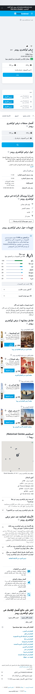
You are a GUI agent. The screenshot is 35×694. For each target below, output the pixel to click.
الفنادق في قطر (28, 634)
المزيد (31, 166)
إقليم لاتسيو (11, 687)
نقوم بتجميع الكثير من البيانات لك (22, 676)
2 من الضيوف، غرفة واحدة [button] (23, 70)
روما (25, 691)
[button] (2, 8)
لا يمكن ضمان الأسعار (24, 667)
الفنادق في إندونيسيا (27, 641)
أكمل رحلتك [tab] (28, 622)
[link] (21, 349)
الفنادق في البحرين (28, 647)
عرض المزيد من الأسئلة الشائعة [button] (17, 558)
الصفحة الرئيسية (29, 687)
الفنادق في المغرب (28, 631)
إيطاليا (21, 687)
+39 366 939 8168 (27, 56)
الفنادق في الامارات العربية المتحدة (23, 644)
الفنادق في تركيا (28, 639)
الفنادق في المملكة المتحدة (25, 654)
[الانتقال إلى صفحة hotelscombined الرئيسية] (21, 13)
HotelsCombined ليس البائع (23, 672)
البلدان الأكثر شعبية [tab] (27, 618)
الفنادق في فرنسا (28, 652)
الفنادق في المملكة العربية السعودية (23, 636)
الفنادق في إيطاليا (28, 657)
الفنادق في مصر (28, 649)
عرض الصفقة (11, 344)
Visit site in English (17, 9)
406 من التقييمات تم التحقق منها (15, 59)
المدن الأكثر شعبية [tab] (13, 618)
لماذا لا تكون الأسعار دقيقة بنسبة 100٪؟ (20, 679)
